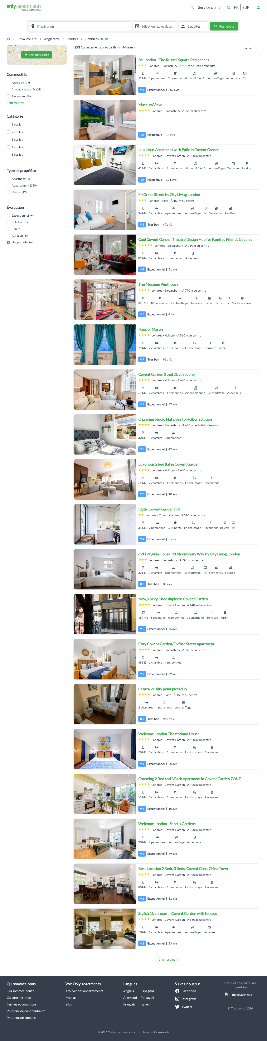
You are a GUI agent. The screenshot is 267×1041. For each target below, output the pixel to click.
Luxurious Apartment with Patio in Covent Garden (178, 149)
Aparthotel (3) (21, 178)
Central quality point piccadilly (162, 689)
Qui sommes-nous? (20, 991)
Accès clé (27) (21, 82)
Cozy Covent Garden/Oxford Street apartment (176, 643)
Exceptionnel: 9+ (23, 215)
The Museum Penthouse (158, 284)
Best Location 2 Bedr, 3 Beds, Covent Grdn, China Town (183, 868)
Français (129, 1004)
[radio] (8, 215)
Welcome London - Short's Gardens (167, 823)
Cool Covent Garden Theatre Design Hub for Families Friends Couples (195, 239)
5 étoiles (17, 154)
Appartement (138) (24, 185)
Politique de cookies (21, 1017)
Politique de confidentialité (26, 1011)
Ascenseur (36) (21, 96)
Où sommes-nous (19, 997)
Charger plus (167, 959)
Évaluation (15, 207)
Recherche (226, 26)
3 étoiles (17, 139)
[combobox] (83, 26)
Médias (70, 997)
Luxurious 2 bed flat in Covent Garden (169, 464)
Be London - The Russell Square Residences (173, 59)
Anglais (128, 991)
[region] (105, 75)
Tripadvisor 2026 (242, 1008)
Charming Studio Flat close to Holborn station (175, 419)
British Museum (96, 39)
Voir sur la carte (39, 54)
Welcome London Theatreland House (169, 733)
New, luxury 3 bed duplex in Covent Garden (173, 599)
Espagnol (147, 991)
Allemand (130, 997)
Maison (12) (19, 192)
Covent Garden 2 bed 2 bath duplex (166, 374)
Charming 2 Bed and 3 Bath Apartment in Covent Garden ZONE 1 (191, 778)
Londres (72, 39)
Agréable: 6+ (20, 235)
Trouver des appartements (84, 991)
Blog (68, 1004)
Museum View (150, 104)
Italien (145, 1004)
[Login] (258, 7)
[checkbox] (8, 82)
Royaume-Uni (27, 39)
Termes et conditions (22, 1004)
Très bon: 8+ (20, 222)
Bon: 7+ (17, 229)
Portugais (148, 997)
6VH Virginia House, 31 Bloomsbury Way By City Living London (189, 554)
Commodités (17, 74)
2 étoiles (17, 132)
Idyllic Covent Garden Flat (159, 509)
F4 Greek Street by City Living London (169, 194)
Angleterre (52, 39)
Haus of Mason (150, 329)
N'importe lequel (22, 242)
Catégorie (15, 116)
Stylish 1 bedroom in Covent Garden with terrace (177, 913)
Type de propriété (21, 170)
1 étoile (16, 124)
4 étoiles (17, 147)
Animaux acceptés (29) (26, 89)
